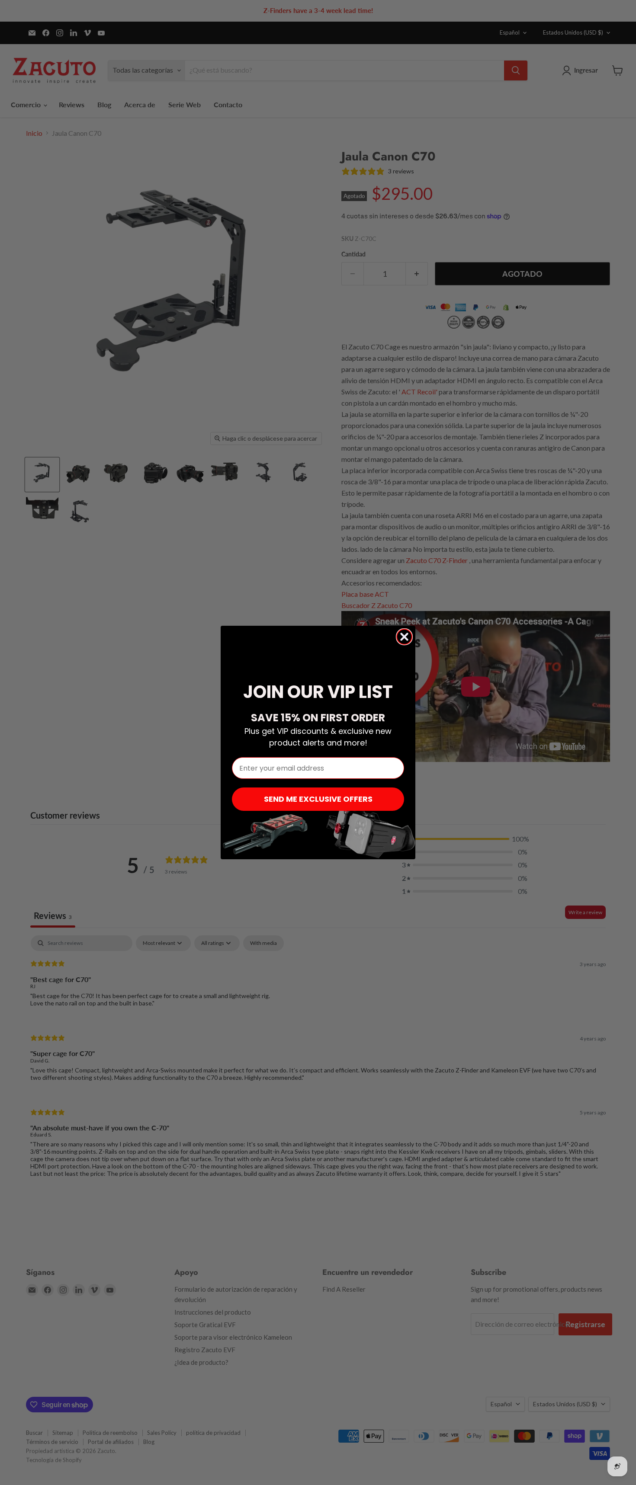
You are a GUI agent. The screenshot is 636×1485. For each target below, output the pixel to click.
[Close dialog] (404, 636)
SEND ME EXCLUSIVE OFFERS (318, 799)
